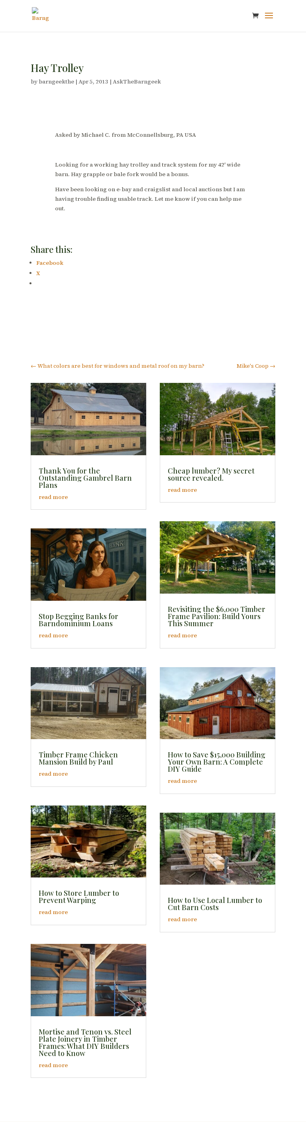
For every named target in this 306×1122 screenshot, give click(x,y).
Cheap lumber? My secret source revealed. (211, 474)
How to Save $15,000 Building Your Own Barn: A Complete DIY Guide (216, 762)
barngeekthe (56, 81)
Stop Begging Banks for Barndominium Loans (78, 619)
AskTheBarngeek (137, 81)
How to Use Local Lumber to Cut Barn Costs (215, 903)
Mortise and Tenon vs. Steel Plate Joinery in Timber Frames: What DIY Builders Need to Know (85, 1042)
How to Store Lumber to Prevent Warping (79, 896)
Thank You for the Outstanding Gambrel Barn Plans (85, 478)
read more (53, 497)
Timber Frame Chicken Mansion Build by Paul (78, 758)
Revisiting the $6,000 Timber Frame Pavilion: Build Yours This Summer (216, 616)
